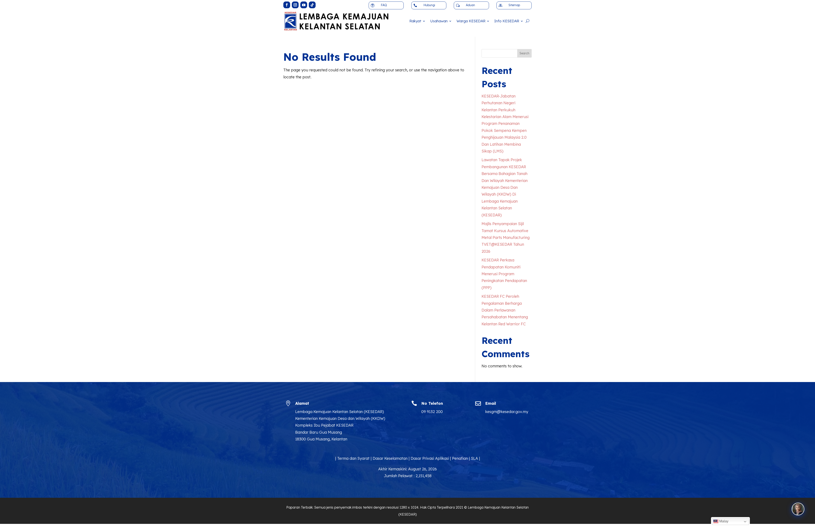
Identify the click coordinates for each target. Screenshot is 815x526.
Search (524, 53)
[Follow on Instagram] (295, 4)
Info (506, 21)
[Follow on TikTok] (312, 4)
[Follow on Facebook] (286, 4)
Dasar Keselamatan (390, 458)
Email (490, 403)
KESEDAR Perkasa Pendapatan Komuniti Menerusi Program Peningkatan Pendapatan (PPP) (504, 274)
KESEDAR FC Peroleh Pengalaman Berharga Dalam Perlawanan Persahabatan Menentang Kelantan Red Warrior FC (505, 310)
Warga (471, 21)
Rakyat (415, 21)
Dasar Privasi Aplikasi (430, 458)
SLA (474, 458)
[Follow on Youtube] (303, 4)
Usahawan (439, 21)
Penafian (460, 458)
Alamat (302, 403)
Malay (723, 521)
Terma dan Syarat (353, 458)
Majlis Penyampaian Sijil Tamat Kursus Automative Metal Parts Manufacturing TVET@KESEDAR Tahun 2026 (506, 237)
